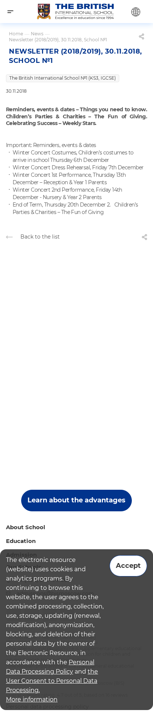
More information (32, 699)
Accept (128, 566)
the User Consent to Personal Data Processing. (52, 681)
